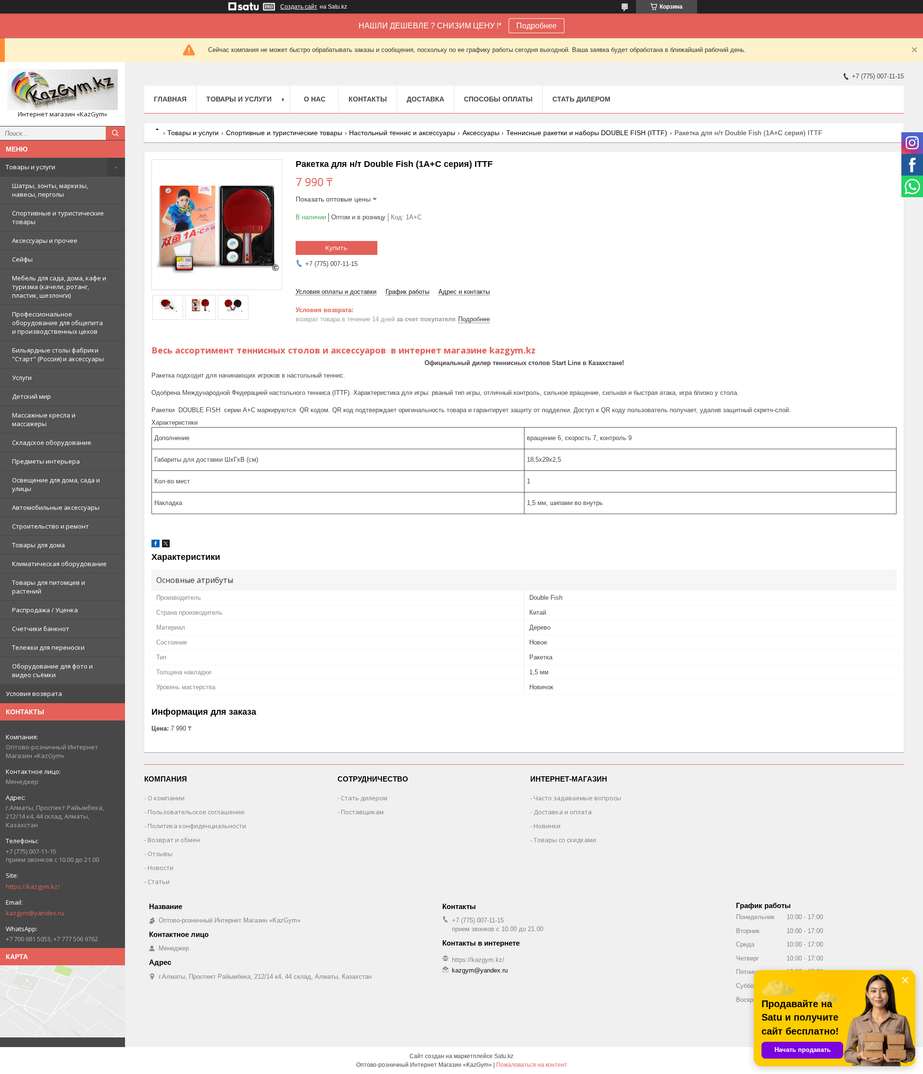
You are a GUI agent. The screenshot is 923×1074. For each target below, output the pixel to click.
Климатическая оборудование (59, 563)
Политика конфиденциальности (197, 825)
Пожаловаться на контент (531, 1064)
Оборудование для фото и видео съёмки (52, 670)
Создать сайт (298, 6)
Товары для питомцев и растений (48, 586)
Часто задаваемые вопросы (577, 798)
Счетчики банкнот (40, 628)
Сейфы (22, 259)
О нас (314, 99)
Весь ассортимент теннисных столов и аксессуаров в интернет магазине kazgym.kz (343, 350)
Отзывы (160, 853)
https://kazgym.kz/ (33, 886)
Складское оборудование (51, 442)
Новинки (547, 825)
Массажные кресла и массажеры (43, 419)
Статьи (159, 881)
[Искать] (115, 133)
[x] (166, 545)
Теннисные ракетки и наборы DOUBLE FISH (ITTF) (586, 133)
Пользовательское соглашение (196, 812)
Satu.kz (503, 1056)
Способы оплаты (498, 99)
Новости (161, 867)
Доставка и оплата (563, 812)
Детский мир (31, 396)
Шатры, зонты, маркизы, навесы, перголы (50, 190)
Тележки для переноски (48, 647)
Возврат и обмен (174, 839)
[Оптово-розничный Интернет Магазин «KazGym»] (62, 89)
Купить (336, 247)
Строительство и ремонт (50, 526)
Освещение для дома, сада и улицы (56, 484)
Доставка (425, 99)
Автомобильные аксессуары (56, 507)
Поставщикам (362, 812)
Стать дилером (581, 99)
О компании (166, 798)
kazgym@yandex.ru (35, 913)
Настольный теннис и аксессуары (402, 133)
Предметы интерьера (46, 461)
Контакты (368, 99)
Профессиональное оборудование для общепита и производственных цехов (57, 323)
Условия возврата (34, 693)
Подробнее (536, 26)
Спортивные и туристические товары (58, 217)
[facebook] (155, 545)
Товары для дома (38, 545)
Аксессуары (480, 133)
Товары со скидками (565, 839)
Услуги (22, 377)
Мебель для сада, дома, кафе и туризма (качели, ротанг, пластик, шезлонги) (59, 287)
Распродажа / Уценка (45, 610)
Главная (170, 99)
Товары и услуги (30, 167)
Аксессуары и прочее (44, 240)
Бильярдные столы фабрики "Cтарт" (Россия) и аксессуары (58, 354)
